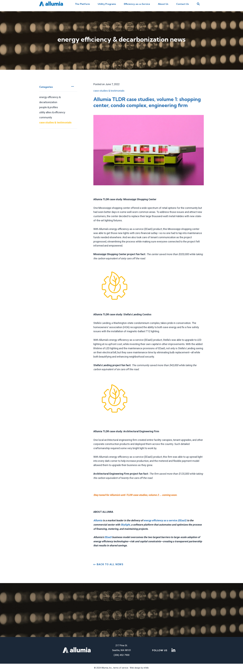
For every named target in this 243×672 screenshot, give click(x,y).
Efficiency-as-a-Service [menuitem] (137, 4)
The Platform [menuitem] (82, 4)
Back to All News (109, 564)
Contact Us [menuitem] (182, 4)
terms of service (120, 668)
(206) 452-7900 (121, 655)
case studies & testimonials (55, 122)
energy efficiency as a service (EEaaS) (164, 520)
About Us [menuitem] (163, 4)
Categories (46, 87)
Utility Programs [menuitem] (107, 4)
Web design (135, 668)
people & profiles (48, 107)
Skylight (125, 524)
